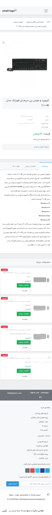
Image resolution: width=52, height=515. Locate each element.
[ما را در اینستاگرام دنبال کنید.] (27, 470)
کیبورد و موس (18, 22)
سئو (28, 510)
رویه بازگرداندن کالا (41, 454)
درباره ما (45, 426)
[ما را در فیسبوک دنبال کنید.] (42, 470)
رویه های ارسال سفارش (39, 417)
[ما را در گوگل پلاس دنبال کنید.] (32, 470)
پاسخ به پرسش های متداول (37, 450)
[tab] (45, 166)
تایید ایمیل (12, 483)
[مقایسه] (3, 36)
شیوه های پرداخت (41, 413)
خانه (48, 22)
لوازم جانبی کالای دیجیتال (34, 22)
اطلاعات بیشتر (30, 166)
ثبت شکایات (43, 458)
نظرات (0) (16, 166)
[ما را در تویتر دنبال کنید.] (37, 470)
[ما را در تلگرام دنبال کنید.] (47, 470)
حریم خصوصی (42, 441)
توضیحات (44, 166)
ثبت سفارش (43, 421)
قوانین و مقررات (42, 445)
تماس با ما (44, 430)
